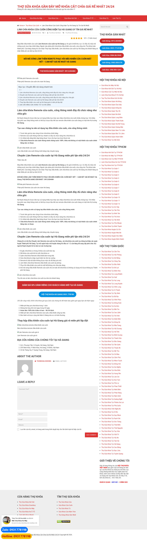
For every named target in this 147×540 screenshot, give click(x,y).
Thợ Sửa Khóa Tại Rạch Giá (110, 418)
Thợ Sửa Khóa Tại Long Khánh (111, 274)
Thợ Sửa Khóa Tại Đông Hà (110, 322)
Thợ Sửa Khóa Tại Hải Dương (111, 329)
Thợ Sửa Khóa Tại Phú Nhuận (111, 223)
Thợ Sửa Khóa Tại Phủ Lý (110, 383)
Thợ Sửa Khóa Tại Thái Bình (110, 425)
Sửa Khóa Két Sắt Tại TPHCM (111, 152)
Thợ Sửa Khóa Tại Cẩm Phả (110, 357)
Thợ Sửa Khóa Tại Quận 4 (110, 178)
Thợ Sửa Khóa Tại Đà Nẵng (110, 258)
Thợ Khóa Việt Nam (55, 33)
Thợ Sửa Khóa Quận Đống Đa (111, 108)
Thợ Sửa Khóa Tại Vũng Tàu (110, 261)
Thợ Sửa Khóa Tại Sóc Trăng (111, 422)
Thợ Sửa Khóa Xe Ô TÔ (27, 512)
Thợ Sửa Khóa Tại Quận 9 (110, 194)
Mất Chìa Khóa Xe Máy (19, 521)
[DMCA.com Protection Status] (63, 522)
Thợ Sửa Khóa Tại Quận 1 (110, 168)
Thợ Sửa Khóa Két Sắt (26, 502)
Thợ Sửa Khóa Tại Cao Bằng (111, 447)
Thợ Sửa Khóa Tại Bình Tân (110, 213)
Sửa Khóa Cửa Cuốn (65, 505)
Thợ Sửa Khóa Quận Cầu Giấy (111, 105)
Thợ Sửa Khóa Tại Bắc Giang (111, 341)
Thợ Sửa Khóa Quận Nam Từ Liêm (113, 130)
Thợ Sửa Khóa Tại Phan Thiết (111, 386)
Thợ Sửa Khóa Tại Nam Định (111, 396)
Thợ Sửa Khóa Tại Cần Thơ (110, 252)
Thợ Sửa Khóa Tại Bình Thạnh (111, 226)
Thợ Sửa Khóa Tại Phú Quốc (111, 406)
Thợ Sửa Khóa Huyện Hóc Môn (111, 236)
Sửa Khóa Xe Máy (36, 18)
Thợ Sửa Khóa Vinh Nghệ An (111, 409)
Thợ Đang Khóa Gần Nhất (67, 515)
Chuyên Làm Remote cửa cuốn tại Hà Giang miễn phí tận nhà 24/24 (42, 95)
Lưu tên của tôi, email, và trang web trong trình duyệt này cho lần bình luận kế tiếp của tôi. (51, 429)
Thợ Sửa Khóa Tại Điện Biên (111, 319)
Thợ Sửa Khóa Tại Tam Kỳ (110, 441)
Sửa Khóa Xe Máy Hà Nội (110, 85)
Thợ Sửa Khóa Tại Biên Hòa (110, 271)
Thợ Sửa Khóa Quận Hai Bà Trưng (112, 124)
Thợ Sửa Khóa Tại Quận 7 (110, 188)
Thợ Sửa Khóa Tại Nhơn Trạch (111, 361)
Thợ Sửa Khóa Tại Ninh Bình (111, 389)
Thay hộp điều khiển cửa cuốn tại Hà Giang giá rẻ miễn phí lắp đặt (41, 102)
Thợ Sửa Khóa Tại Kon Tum (110, 380)
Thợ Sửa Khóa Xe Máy (26, 508)
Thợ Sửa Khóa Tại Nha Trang (111, 325)
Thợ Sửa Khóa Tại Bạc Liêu (110, 450)
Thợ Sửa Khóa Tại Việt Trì (110, 434)
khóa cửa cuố (72, 241)
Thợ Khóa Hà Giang (71, 33)
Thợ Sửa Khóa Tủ (64, 508)
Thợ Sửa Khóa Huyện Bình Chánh (112, 239)
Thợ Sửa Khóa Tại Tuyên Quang (112, 454)
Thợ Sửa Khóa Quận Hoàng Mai (112, 127)
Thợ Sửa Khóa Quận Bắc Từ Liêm (112, 133)
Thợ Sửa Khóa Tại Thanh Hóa (111, 338)
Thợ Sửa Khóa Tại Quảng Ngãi (111, 399)
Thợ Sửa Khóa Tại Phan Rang (111, 393)
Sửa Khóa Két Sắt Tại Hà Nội (111, 89)
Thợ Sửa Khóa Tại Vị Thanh (110, 290)
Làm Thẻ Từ (116, 18)
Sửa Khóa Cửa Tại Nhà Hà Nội (111, 92)
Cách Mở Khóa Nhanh (26, 515)
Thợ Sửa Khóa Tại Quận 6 (110, 185)
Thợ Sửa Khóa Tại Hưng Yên (111, 373)
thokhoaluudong (44, 361)
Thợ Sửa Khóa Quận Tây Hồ (110, 111)
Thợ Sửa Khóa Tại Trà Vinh (110, 316)
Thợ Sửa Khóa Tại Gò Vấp (110, 207)
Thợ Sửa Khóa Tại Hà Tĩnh (110, 332)
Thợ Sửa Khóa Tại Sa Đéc (110, 306)
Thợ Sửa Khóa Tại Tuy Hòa (110, 431)
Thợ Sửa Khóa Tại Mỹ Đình (110, 140)
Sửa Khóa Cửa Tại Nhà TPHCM (112, 159)
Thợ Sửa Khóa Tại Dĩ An (109, 412)
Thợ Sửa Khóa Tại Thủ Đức (110, 217)
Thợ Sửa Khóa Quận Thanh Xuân (112, 121)
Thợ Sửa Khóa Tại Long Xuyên (111, 284)
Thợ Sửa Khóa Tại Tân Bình (110, 220)
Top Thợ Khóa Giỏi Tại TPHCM (111, 165)
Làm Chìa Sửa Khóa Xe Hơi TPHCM (113, 162)
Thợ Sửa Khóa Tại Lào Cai (110, 377)
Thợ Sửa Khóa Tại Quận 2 (110, 172)
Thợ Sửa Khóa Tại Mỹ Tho (110, 351)
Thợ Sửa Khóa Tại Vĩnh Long (111, 287)
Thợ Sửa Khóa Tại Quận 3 (110, 175)
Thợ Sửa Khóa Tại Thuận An (110, 348)
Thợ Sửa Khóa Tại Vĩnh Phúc (111, 300)
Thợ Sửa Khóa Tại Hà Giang (110, 444)
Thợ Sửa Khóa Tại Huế (109, 277)
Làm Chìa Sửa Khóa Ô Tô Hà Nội (112, 95)
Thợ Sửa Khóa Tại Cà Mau (110, 354)
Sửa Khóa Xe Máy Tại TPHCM (111, 156)
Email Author (60, 361)
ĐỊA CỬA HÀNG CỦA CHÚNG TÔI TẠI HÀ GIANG (35, 105)
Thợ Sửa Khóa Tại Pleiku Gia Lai (112, 402)
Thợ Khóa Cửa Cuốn (24, 33)
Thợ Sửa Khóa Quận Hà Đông (111, 101)
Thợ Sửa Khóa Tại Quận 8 (110, 191)
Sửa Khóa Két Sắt (70, 18)
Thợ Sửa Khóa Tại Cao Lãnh (110, 312)
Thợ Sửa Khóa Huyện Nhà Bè (111, 233)
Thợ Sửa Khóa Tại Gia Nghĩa (111, 367)
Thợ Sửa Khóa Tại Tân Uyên (110, 345)
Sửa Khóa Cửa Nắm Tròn (67, 512)
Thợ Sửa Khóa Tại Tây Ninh (110, 293)
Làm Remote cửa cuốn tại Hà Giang (49, 241)
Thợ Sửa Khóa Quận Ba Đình (111, 114)
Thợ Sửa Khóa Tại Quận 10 (110, 197)
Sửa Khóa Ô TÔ (88, 18)
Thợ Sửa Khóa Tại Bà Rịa (109, 296)
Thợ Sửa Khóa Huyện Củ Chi (111, 229)
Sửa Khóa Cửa (53, 18)
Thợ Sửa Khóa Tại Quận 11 (110, 201)
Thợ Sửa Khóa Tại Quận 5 (110, 181)
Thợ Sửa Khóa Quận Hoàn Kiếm (112, 137)
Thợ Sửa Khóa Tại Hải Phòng (111, 255)
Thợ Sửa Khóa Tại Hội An (110, 438)
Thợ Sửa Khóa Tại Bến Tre (110, 309)
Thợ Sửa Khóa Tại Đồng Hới (111, 364)
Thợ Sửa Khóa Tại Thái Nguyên (112, 428)
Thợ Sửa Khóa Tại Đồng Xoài (111, 303)
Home (23, 18)
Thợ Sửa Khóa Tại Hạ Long (110, 280)
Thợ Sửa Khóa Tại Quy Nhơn (111, 415)
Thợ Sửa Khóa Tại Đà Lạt (110, 268)
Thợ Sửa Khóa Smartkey (27, 505)
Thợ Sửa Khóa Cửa (65, 502)
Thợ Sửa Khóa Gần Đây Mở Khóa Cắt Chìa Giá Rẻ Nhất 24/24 (65, 6)
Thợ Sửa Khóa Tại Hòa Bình (110, 370)
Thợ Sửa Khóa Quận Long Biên (111, 117)
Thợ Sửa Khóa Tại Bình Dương (111, 335)
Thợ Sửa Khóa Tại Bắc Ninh (110, 264)
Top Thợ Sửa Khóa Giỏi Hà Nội (111, 98)
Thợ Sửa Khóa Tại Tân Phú (110, 210)
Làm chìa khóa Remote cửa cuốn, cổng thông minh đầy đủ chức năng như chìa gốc (47, 92)
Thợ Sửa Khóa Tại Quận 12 (110, 204)
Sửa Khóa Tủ (104, 18)
